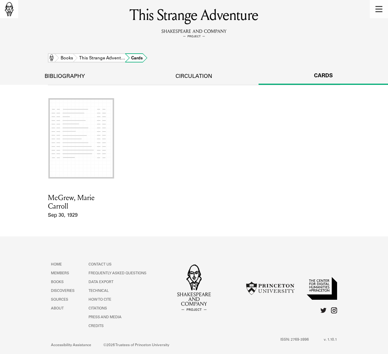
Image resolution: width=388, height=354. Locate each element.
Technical (99, 291)
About (57, 308)
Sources (59, 300)
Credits (96, 326)
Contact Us (100, 264)
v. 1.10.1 (330, 340)
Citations (98, 308)
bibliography (65, 76)
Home (51, 58)
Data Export (101, 282)
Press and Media (105, 317)
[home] (9, 9)
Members (60, 273)
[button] (379, 9)
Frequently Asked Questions (117, 273)
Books (67, 58)
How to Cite (100, 300)
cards (323, 76)
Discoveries (63, 291)
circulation (194, 76)
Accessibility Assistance (71, 345)
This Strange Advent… (102, 58)
